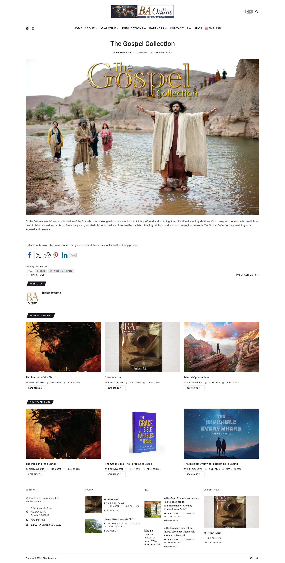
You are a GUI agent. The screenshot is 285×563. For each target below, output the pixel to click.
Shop (198, 28)
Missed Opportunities (196, 377)
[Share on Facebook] (30, 255)
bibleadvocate (123, 53)
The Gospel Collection (61, 271)
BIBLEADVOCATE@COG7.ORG (46, 524)
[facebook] (28, 28)
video (66, 245)
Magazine (108, 28)
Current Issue (113, 377)
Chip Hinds (172, 513)
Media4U (44, 266)
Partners (156, 28)
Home (78, 28)
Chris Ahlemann (116, 503)
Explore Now (211, 543)
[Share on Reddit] (47, 255)
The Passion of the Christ (41, 377)
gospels (41, 271)
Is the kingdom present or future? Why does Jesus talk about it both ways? (179, 532)
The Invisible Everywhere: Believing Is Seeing (211, 463)
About (90, 28)
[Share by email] (73, 255)
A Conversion (111, 499)
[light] (249, 12)
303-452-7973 (38, 520)
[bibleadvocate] (32, 298)
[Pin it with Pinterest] (56, 255)
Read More (34, 388)
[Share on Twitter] (38, 255)
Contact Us (179, 28)
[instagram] (33, 28)
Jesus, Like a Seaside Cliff (118, 519)
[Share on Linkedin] (65, 255)
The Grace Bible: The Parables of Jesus (128, 463)
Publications (132, 28)
